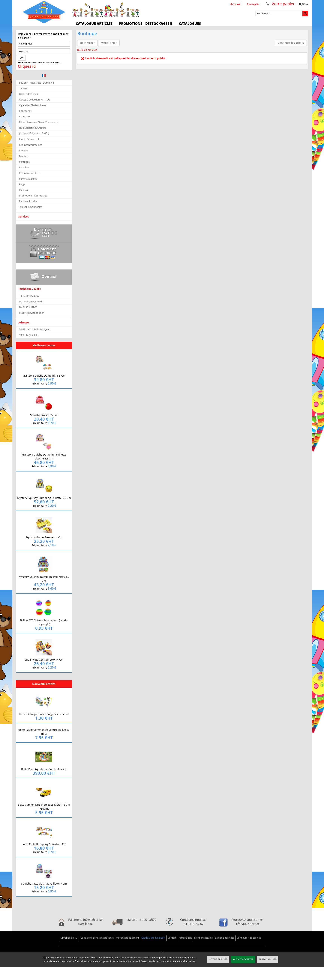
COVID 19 (24, 116)
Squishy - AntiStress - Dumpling (36, 82)
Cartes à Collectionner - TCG (34, 99)
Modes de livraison (153, 937)
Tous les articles (87, 50)
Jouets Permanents (29, 139)
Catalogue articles (94, 23)
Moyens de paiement (127, 937)
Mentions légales (203, 937)
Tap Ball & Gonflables (30, 207)
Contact (172, 937)
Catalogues (190, 23)
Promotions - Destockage (33, 195)
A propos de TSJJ (69, 937)
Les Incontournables (30, 145)
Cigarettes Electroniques (32, 105)
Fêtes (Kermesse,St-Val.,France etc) (38, 122)
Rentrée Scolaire (28, 201)
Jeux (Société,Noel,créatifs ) (34, 133)
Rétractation (185, 937)
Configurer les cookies (249, 937)
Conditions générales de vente (97, 937)
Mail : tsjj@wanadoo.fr (31, 312)
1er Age (23, 88)
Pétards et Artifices (29, 173)
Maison (23, 156)
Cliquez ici (27, 66)
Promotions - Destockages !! (145, 23)
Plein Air (23, 190)
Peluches (24, 167)
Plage (22, 184)
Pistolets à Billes (28, 178)
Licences (23, 150)
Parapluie (24, 161)
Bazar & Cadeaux (28, 94)
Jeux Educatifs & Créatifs (32, 127)
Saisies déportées (224, 937)
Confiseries (25, 111)
